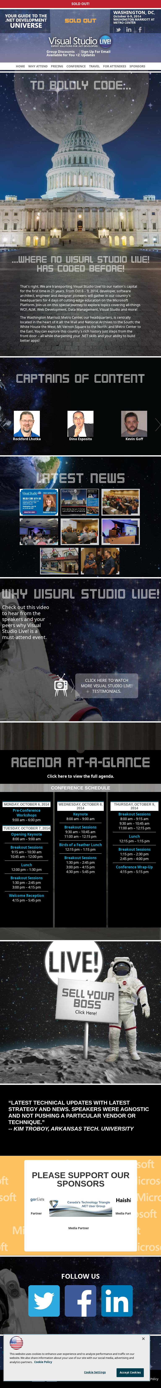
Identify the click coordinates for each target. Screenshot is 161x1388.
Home (20, 66)
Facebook (139, 29)
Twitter (118, 29)
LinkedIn (129, 29)
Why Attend (38, 66)
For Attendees (114, 66)
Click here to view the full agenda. (80, 776)
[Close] (143, 1338)
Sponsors (137, 66)
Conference (76, 66)
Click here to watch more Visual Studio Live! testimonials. (106, 686)
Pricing (57, 66)
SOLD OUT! (80, 3)
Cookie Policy (43, 1362)
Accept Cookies (130, 1372)
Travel (94, 66)
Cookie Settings (95, 1372)
